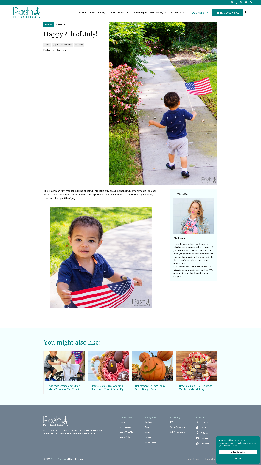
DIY (171, 422)
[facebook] (250, 2)
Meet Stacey (125, 427)
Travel (111, 12)
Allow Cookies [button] (238, 452)
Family (101, 12)
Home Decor (124, 12)
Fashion (82, 12)
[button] (141, 12)
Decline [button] (237, 458)
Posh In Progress (58, 459)
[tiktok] (237, 2)
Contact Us (125, 437)
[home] (26, 12)
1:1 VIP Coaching (177, 432)
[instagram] (232, 2)
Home (122, 422)
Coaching (139, 12)
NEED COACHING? (227, 12)
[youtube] (246, 2)
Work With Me (126, 432)
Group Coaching (177, 427)
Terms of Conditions (193, 459)
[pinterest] (241, 2)
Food (92, 12)
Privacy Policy (211, 459)
